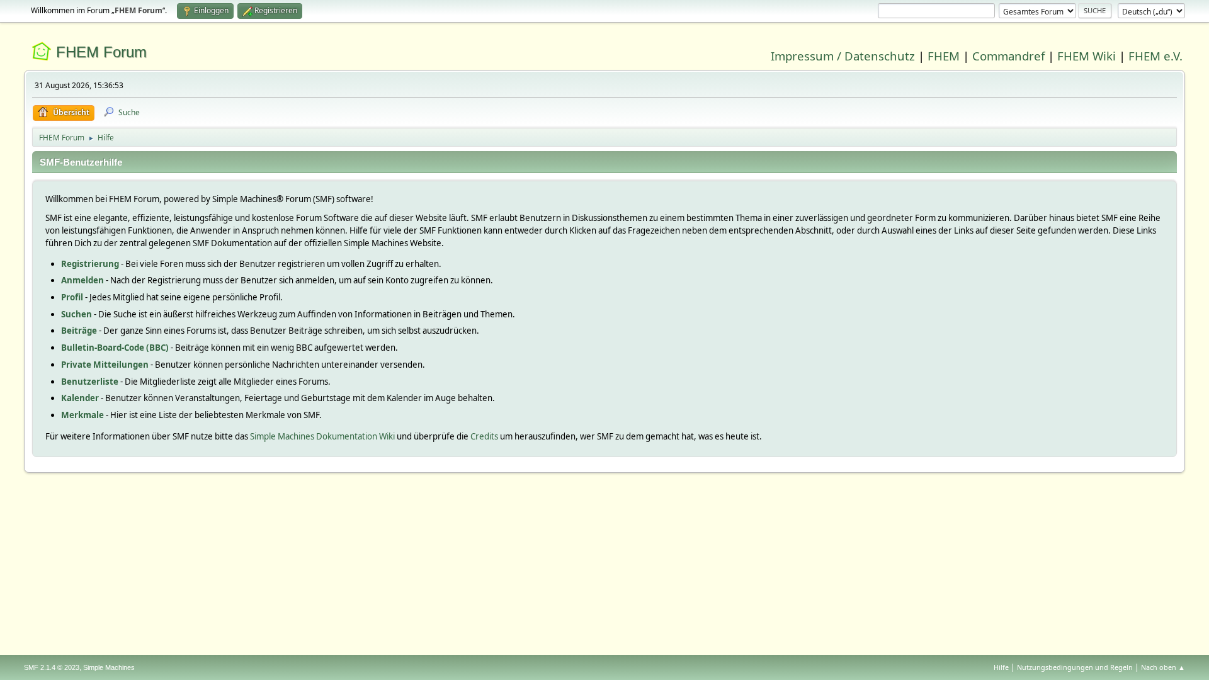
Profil (72, 297)
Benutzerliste (89, 381)
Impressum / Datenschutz (843, 56)
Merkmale (82, 415)
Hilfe (1001, 667)
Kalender (80, 398)
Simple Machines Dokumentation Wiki (322, 436)
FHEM (944, 56)
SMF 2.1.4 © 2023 (51, 667)
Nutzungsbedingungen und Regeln (1075, 667)
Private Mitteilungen (105, 364)
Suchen (76, 314)
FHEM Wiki (1086, 56)
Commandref (1008, 56)
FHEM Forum (101, 51)
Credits (484, 436)
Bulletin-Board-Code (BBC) (115, 347)
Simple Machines (109, 667)
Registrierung (90, 263)
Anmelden (82, 280)
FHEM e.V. (1155, 56)
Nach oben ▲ (1163, 667)
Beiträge (79, 330)
